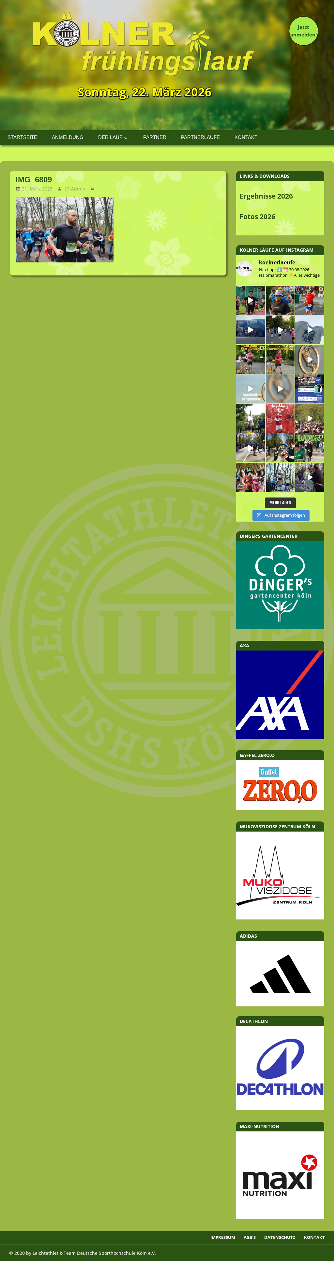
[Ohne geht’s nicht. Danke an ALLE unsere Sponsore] (280, 447)
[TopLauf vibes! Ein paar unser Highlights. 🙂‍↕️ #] (309, 300)
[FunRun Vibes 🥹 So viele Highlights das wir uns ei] (280, 300)
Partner (154, 137)
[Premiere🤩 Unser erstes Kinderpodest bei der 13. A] (280, 477)
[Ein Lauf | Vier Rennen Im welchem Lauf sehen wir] (250, 359)
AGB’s (250, 1237)
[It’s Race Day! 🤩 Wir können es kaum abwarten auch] (280, 329)
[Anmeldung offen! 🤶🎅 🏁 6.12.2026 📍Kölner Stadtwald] (280, 418)
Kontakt (246, 137)
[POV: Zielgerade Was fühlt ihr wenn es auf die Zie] (250, 447)
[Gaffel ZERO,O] (280, 808)
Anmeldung (68, 137)
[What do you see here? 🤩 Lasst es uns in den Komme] (280, 388)
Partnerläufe (200, 137)
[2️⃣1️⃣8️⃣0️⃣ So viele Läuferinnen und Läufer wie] (309, 447)
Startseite (22, 137)
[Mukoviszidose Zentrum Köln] (280, 917)
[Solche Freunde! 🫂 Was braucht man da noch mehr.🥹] (309, 477)
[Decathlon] (280, 1108)
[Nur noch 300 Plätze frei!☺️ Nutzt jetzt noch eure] (250, 418)
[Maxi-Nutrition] (280, 1217)
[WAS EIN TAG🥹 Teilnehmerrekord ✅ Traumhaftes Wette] (250, 477)
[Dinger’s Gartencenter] (280, 627)
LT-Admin (75, 189)
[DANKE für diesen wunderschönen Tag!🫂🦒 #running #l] (250, 329)
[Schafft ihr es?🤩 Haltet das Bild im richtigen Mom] (250, 388)
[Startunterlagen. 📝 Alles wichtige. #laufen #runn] (280, 359)
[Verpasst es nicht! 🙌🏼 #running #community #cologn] (309, 388)
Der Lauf (110, 137)
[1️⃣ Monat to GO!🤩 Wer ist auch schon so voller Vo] (250, 300)
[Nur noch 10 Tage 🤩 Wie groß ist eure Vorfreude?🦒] (309, 359)
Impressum (222, 1237)
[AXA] (280, 737)
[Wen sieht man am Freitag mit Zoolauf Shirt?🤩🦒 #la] (309, 329)
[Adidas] (280, 973)
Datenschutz (280, 1237)
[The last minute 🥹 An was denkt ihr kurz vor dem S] (309, 418)
